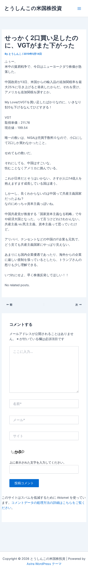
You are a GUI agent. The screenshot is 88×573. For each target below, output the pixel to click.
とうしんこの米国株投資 (33, 8)
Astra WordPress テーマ (44, 564)
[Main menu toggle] (79, 8)
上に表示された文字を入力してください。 (37, 462)
